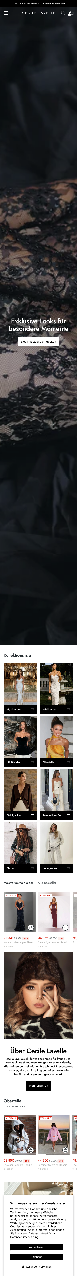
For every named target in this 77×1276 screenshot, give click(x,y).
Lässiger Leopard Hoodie (18, 1164)
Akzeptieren (36, 1247)
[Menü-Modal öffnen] (6, 13)
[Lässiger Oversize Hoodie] (54, 1135)
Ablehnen (36, 1256)
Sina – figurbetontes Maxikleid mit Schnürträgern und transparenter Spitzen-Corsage (54, 942)
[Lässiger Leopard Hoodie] (20, 1135)
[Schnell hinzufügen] (31, 927)
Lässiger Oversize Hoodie (52, 1164)
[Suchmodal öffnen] (63, 13)
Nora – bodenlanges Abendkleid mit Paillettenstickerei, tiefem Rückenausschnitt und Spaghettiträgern (20, 942)
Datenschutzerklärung (24, 1237)
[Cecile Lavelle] (38, 13)
